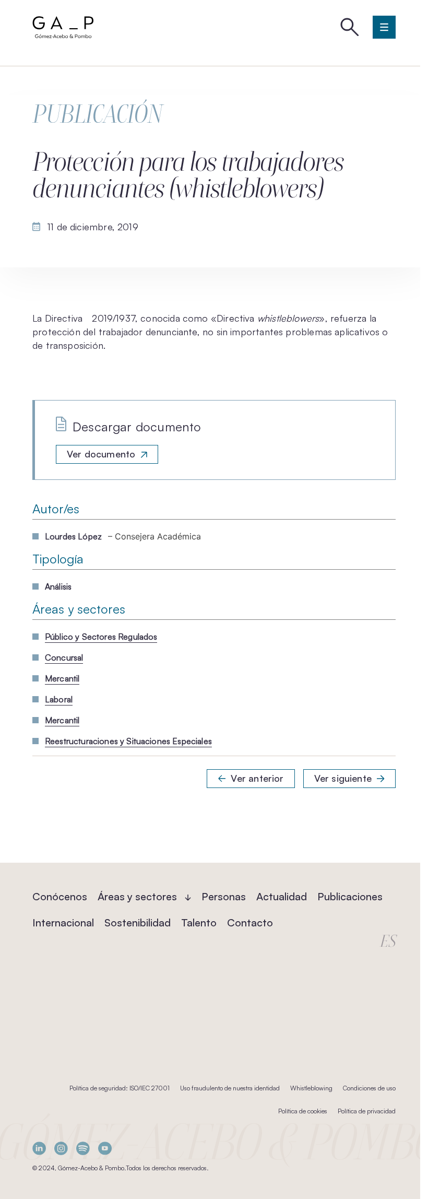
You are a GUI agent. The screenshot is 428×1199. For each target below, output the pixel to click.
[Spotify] (83, 1149)
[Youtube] (105, 1149)
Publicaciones (350, 896)
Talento (199, 922)
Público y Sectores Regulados (101, 636)
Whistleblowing (311, 1088)
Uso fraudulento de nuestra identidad (230, 1088)
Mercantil (62, 678)
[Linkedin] (39, 1149)
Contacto (250, 922)
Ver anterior (257, 778)
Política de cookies (302, 1111)
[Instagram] (61, 1149)
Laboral (59, 699)
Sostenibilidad (137, 922)
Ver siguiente (343, 778)
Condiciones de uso (369, 1088)
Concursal (64, 657)
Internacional (63, 922)
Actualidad (281, 896)
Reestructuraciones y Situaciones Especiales (128, 741)
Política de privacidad (367, 1111)
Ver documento (101, 454)
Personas (223, 896)
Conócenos (59, 896)
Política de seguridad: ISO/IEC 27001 (119, 1088)
